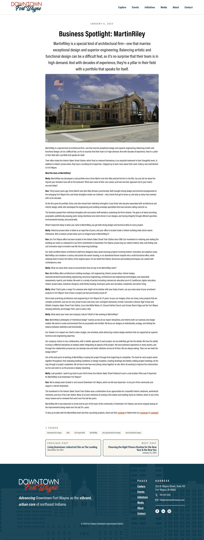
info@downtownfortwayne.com (172, 499)
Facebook (144, 412)
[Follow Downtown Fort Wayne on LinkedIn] (163, 511)
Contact (189, 7)
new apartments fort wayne (111, 432)
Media (164, 7)
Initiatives (150, 7)
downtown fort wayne (54, 432)
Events (135, 7)
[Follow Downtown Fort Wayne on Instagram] (169, 511)
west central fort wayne (133, 432)
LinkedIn (154, 412)
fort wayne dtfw (80, 432)
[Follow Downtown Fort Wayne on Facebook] (157, 511)
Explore (122, 7)
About (176, 7)
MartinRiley (93, 432)
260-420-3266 (164, 494)
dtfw (68, 432)
